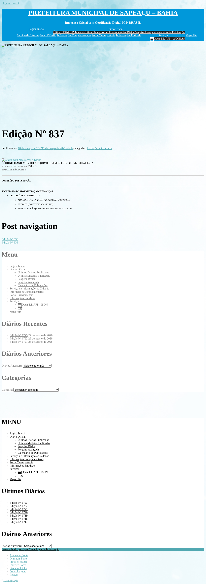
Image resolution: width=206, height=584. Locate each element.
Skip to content (10, 3)
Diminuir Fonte (18, 558)
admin (69, 148)
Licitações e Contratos (99, 148)
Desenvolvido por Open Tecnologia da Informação (30, 549)
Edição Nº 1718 (19, 518)
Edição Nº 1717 (19, 522)
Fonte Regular (18, 571)
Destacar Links (18, 568)
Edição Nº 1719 (19, 515)
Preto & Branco (19, 561)
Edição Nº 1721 (19, 341)
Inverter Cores (18, 565)
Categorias (7, 389)
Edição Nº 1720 (19, 512)
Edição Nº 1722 (19, 338)
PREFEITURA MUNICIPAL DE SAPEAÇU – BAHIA (103, 12)
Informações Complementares (74, 35)
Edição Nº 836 (10, 239)
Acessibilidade (10, 580)
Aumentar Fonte (19, 555)
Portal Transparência (103, 35)
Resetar (14, 574)
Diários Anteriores (12, 365)
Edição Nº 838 (10, 242)
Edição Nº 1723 (19, 335)
